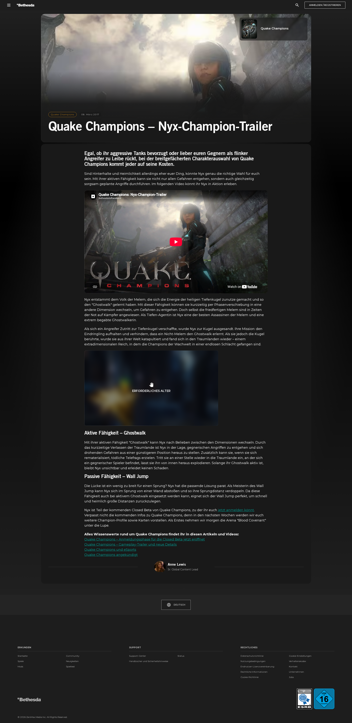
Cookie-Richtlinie (249, 677)
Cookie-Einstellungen (300, 655)
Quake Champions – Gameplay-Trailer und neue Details (130, 545)
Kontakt (293, 666)
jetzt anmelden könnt (236, 510)
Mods (20, 666)
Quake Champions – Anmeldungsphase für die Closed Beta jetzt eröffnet (144, 539)
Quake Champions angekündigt (111, 555)
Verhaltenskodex (297, 661)
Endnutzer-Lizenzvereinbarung (257, 666)
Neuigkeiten (72, 661)
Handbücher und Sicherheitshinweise (148, 661)
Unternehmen (296, 671)
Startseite (22, 655)
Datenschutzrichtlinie (252, 655)
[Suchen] (297, 5)
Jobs (291, 677)
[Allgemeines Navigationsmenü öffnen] (9, 5)
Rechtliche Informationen (254, 671)
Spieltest (70, 666)
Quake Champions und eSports (110, 550)
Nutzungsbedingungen (253, 661)
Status (180, 655)
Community (72, 655)
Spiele (21, 661)
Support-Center (137, 655)
